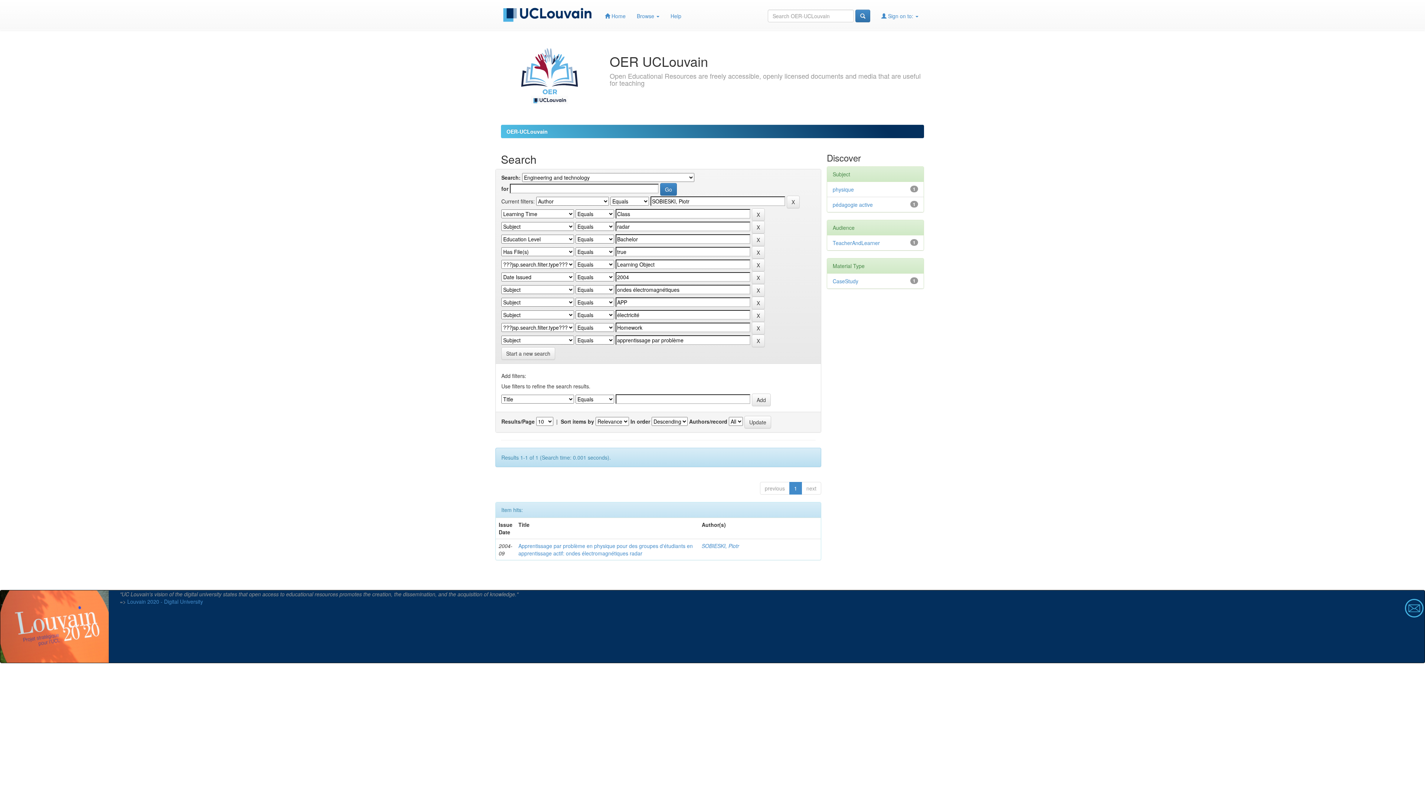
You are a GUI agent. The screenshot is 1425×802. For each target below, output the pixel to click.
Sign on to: (901, 16)
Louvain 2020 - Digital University (165, 601)
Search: (511, 177)
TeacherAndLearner (856, 243)
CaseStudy (845, 281)
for (504, 188)
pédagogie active (853, 204)
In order (640, 421)
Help (676, 16)
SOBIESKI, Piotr (720, 546)
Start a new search (528, 353)
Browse (646, 16)
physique (843, 189)
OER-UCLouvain (527, 131)
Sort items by (577, 421)
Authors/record (708, 421)
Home (618, 16)
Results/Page (518, 421)
